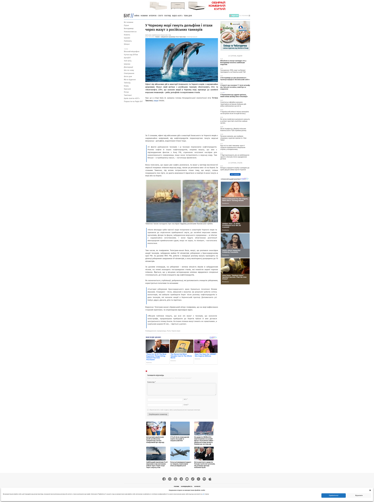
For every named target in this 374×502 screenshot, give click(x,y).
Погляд (167, 16)
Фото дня (128, 76)
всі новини (235, 174)
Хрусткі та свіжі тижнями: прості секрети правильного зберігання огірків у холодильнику (232, 147)
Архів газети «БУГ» (132, 98)
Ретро (126, 92)
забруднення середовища (168, 36)
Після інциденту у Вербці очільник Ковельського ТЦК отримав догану (233, 129)
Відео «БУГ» (177, 16)
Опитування (129, 73)
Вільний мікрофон (131, 51)
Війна (136, 16)
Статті (160, 16)
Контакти (197, 486)
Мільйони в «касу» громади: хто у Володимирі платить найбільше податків (233, 62)
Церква (127, 64)
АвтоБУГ (127, 58)
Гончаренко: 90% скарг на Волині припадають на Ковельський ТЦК (233, 71)
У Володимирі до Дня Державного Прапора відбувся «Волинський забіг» (235, 78)
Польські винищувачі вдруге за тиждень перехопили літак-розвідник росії (180, 464)
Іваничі (127, 38)
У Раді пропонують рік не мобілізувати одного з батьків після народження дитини (234, 157)
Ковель (127, 35)
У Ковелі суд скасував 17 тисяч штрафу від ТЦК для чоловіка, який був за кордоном (235, 87)
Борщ (126, 86)
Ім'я (186, 399)
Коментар (151, 382)
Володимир (129, 28)
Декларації (128, 67)
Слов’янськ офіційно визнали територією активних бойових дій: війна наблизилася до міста (233, 104)
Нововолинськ (130, 32)
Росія (177, 36)
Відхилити (359, 495)
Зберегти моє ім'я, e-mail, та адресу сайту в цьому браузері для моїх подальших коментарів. (175, 410)
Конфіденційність (186, 486)
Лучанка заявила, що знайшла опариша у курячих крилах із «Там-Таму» (233, 138)
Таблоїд (127, 83)
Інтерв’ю (153, 16)
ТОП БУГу (127, 61)
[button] (370, 490)
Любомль (128, 41)
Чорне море (182, 36)
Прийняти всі (333, 495)
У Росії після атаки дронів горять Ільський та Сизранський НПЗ (179, 439)
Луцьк (126, 25)
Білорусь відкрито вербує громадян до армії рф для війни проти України (234, 169)
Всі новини (128, 22)
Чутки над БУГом (131, 55)
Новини (144, 16)
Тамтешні (128, 95)
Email (186, 405)
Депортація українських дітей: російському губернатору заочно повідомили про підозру (155, 439)
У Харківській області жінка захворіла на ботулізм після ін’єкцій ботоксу (234, 112)
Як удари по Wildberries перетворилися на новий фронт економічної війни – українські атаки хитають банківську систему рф (204, 440)
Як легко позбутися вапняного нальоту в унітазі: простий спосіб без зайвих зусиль (235, 121)
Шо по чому (129, 70)
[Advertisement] (133, 132)
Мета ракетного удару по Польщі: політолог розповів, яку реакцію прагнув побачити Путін (204, 464)
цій (203, 494)
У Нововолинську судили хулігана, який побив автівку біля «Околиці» (234, 95)
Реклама (176, 486)
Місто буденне (130, 80)
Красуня (127, 89)
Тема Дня (188, 16)
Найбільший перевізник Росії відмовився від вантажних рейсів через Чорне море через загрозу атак (157, 464)
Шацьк (127, 44)
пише (156, 101)
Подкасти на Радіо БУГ (133, 101)
